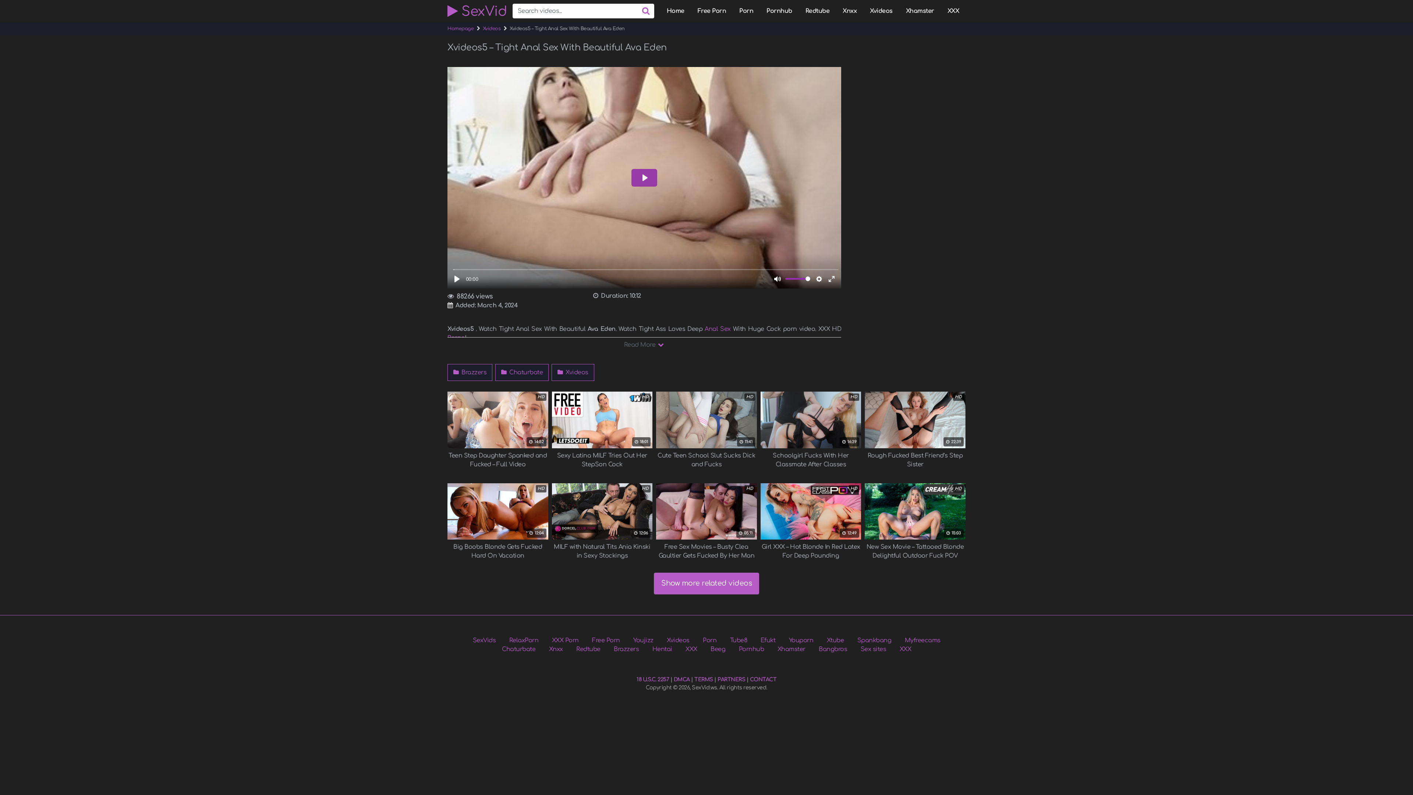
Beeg (718, 649)
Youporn (801, 640)
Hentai (662, 649)
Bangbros (833, 649)
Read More (640, 345)
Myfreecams (923, 640)
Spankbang (874, 640)
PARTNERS (731, 679)
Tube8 (738, 640)
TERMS (703, 679)
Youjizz (643, 640)
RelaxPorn (524, 640)
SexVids (484, 640)
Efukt (768, 640)
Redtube (817, 11)
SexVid (482, 11)
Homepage (460, 28)
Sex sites (873, 649)
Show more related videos (706, 583)
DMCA (682, 679)
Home (675, 11)
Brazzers (473, 372)
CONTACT (763, 679)
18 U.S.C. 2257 (653, 679)
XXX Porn (565, 640)
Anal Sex (717, 329)
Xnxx (850, 11)
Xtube (835, 640)
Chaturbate (525, 372)
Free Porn (712, 11)
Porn (746, 11)
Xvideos (881, 11)
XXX (953, 11)
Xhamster (920, 11)
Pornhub (779, 11)
